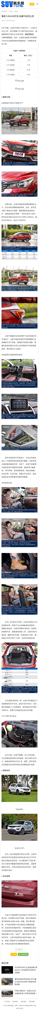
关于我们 (7, 1001)
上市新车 (19, 950)
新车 (16, 11)
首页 (11, 11)
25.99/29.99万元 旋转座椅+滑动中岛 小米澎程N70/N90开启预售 (26, 970)
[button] (32, 4)
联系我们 (15, 1001)
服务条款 (23, 1001)
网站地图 (32, 1001)
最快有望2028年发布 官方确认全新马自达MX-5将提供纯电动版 (25, 981)
